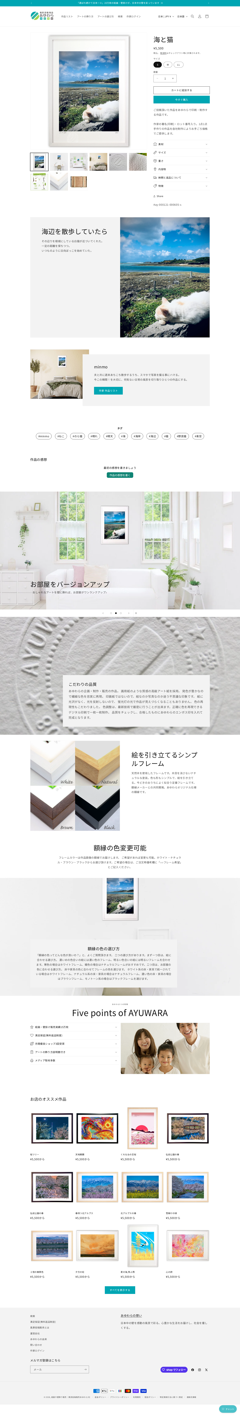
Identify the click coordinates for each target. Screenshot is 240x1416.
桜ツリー (34, 1154)
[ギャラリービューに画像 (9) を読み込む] (79, 181)
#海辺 (152, 436)
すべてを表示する (120, 1290)
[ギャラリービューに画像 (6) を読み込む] (138, 162)
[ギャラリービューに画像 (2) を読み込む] (59, 162)
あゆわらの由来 (38, 1339)
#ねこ (60, 436)
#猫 (166, 436)
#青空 (198, 436)
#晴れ (94, 436)
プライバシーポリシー (119, 1397)
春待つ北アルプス (84, 1213)
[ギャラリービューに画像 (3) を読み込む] (79, 162)
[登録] (85, 1369)
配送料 (163, 53)
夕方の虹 (79, 1272)
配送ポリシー (150, 1397)
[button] (192, 16)
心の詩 (169, 1272)
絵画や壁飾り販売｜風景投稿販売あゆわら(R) (70, 1397)
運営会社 (35, 1333)
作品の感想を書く (120, 475)
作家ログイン (37, 1350)
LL (178, 64)
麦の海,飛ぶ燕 (128, 1272)
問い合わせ (36, 1344)
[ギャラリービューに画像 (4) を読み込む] (98, 162)
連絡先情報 (191, 1397)
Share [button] (160, 196)
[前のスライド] (103, 613)
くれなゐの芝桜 (128, 1154)
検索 (32, 1316)
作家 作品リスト (108, 390)
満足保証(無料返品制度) (43, 1321)
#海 (123, 436)
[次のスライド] (128, 613)
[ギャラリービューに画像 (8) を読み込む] (59, 181)
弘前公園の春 (172, 1154)
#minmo (43, 436)
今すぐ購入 (181, 99)
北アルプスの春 (128, 1213)
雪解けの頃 (171, 1213)
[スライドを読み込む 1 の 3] (111, 613)
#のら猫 (77, 436)
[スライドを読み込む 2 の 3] (115, 613)
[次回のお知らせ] (208, 3)
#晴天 (109, 436)
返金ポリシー (100, 1397)
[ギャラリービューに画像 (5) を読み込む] (118, 162)
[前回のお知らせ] (31, 3)
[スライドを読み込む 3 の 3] (120, 613)
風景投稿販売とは (39, 1327)
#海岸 (137, 436)
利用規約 (137, 1397)
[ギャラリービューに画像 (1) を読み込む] (39, 162)
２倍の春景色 (37, 1272)
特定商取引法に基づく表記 (171, 1397)
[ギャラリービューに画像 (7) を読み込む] (39, 181)
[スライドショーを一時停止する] (137, 613)
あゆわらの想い (131, 1315)
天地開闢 (79, 1154)
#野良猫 (181, 436)
